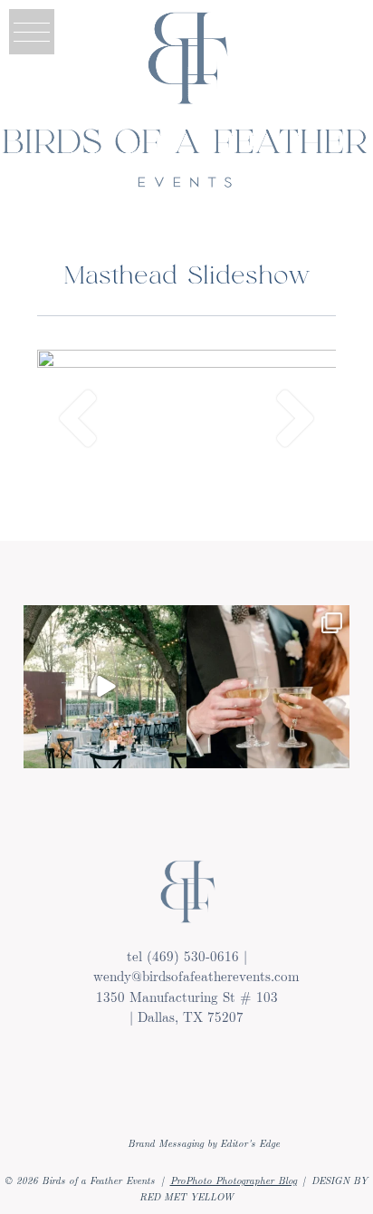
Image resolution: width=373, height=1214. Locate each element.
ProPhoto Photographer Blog (233, 1180)
